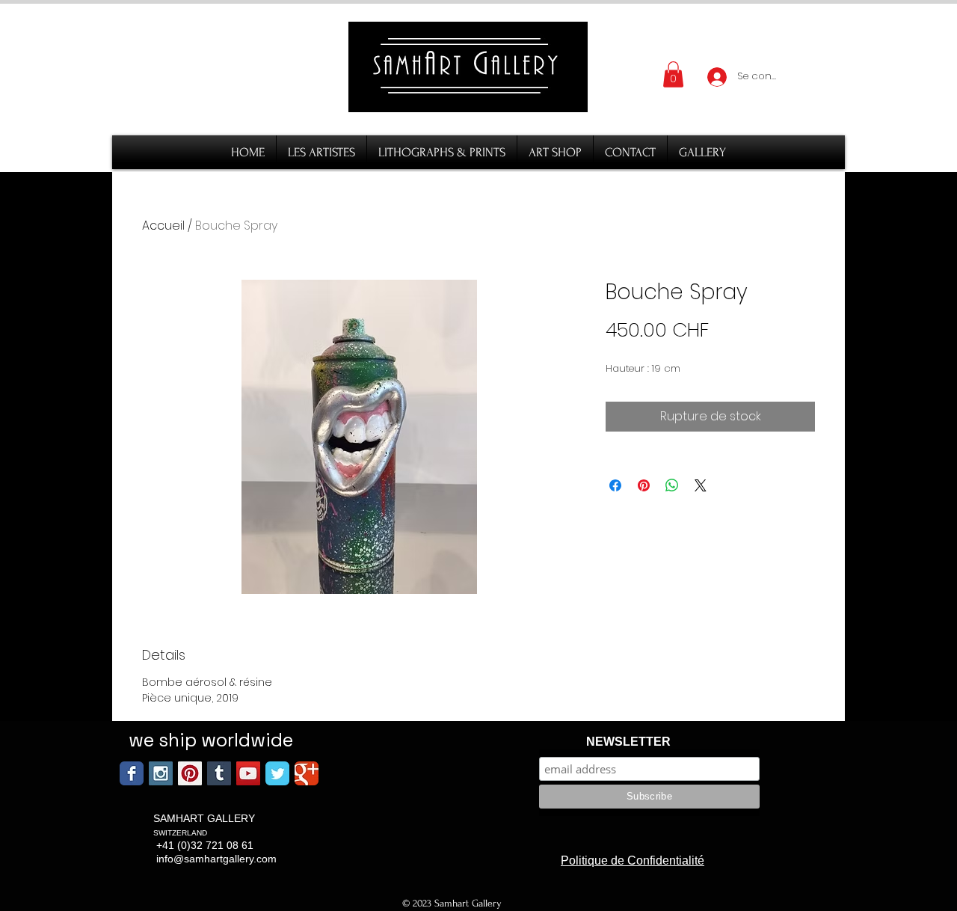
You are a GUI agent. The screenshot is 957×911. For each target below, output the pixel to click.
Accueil (163, 225)
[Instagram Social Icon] (161, 773)
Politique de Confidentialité (632, 860)
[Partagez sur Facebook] (615, 485)
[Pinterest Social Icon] (190, 773)
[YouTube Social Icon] (248, 773)
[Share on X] (701, 485)
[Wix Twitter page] (277, 773)
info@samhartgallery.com (216, 859)
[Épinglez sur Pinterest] (644, 485)
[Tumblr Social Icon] (219, 773)
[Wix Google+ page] (307, 773)
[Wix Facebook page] (132, 773)
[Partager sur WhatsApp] (672, 485)
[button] (673, 74)
